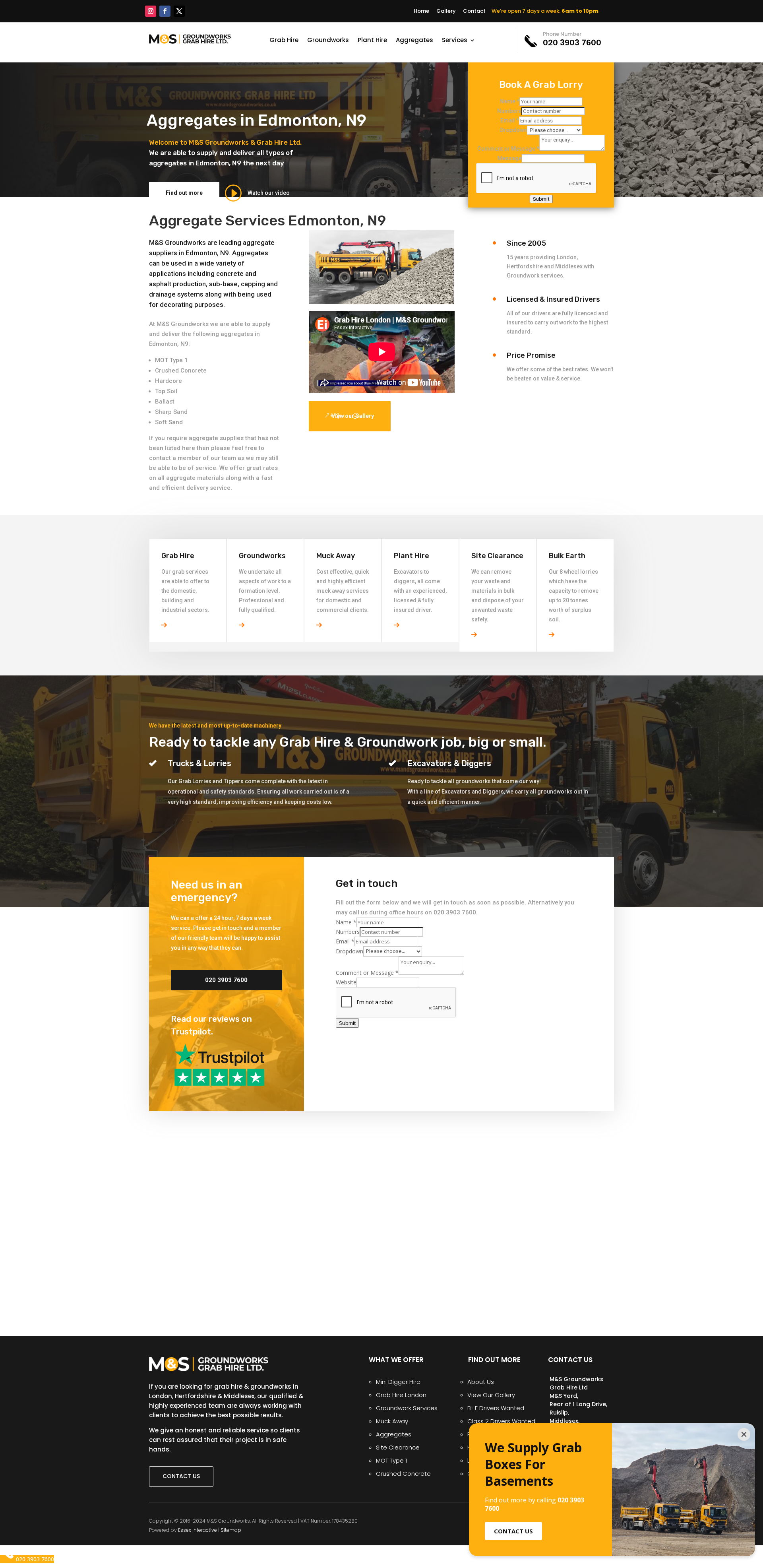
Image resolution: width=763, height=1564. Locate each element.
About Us (480, 1382)
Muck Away (392, 1421)
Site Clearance (398, 1447)
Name (509, 101)
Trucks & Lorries (199, 763)
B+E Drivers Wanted (495, 1408)
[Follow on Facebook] (164, 11)
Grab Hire (283, 40)
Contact (474, 11)
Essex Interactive (197, 1530)
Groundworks (328, 40)
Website (346, 982)
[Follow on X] (179, 11)
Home (421, 11)
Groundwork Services (407, 1408)
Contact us (181, 1476)
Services (454, 40)
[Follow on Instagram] (150, 11)
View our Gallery (352, 416)
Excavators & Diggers (449, 763)
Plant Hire (372, 40)
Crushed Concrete (181, 370)
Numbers (509, 111)
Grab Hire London (401, 1395)
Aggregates (414, 40)
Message (510, 158)
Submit (541, 199)
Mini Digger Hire (398, 1382)
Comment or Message (508, 149)
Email (509, 120)
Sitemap (231, 1530)
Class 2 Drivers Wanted (501, 1421)
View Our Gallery (491, 1395)
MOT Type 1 (171, 360)
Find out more (184, 193)
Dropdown (513, 130)
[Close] (744, 1434)
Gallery (446, 11)
